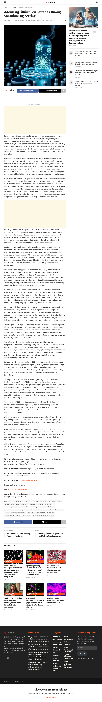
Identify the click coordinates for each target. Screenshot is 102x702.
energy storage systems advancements (41, 504)
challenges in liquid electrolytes (19, 501)
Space (66, 661)
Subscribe (82, 653)
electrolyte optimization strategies (16, 504)
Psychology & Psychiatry (68, 651)
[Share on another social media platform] (63, 91)
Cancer (54, 658)
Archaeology (56, 642)
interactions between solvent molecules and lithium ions (45, 510)
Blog (54, 653)
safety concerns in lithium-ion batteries (17, 515)
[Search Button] (97, 2)
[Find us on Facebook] (4, 658)
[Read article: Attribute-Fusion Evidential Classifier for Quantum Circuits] (56, 589)
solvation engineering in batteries (43, 515)
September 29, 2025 (10, 20)
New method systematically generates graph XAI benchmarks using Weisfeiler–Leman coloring (35, 602)
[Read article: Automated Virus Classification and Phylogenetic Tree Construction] (56, 557)
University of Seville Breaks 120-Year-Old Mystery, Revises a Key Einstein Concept (86, 53)
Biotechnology (57, 650)
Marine (66, 637)
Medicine (67, 642)
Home (5, 7)
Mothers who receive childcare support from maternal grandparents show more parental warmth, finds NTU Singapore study (79, 36)
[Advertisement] (35, 99)
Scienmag (11, 681)
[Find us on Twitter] (8, 658)
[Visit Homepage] (51, 2)
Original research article (28, 480)
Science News (12, 7)
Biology (55, 647)
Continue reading (51, 698)
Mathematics (68, 639)
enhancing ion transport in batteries (16, 507)
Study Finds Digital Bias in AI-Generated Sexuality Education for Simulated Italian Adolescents (13, 602)
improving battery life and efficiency (42, 507)
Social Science (69, 659)
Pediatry (67, 645)
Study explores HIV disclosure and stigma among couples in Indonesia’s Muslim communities (38, 639)
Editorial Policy (55, 669)
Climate (54, 663)
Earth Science (56, 666)
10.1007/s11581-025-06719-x (17, 489)
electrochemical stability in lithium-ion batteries (47, 501)
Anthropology (57, 639)
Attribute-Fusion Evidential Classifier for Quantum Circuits (55, 600)
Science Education (67, 655)
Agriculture (56, 637)
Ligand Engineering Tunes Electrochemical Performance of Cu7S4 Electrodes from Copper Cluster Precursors (34, 570)
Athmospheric (57, 645)
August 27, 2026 (9, 579)
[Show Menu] (5, 2)
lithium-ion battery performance (15, 512)
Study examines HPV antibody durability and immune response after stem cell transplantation (38, 647)
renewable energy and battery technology (41, 512)
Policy (66, 647)
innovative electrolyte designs (15, 510)
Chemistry (55, 661)
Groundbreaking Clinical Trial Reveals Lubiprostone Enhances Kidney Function (86, 83)
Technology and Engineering (25, 7)
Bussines (55, 655)
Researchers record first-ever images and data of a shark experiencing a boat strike (86, 72)
